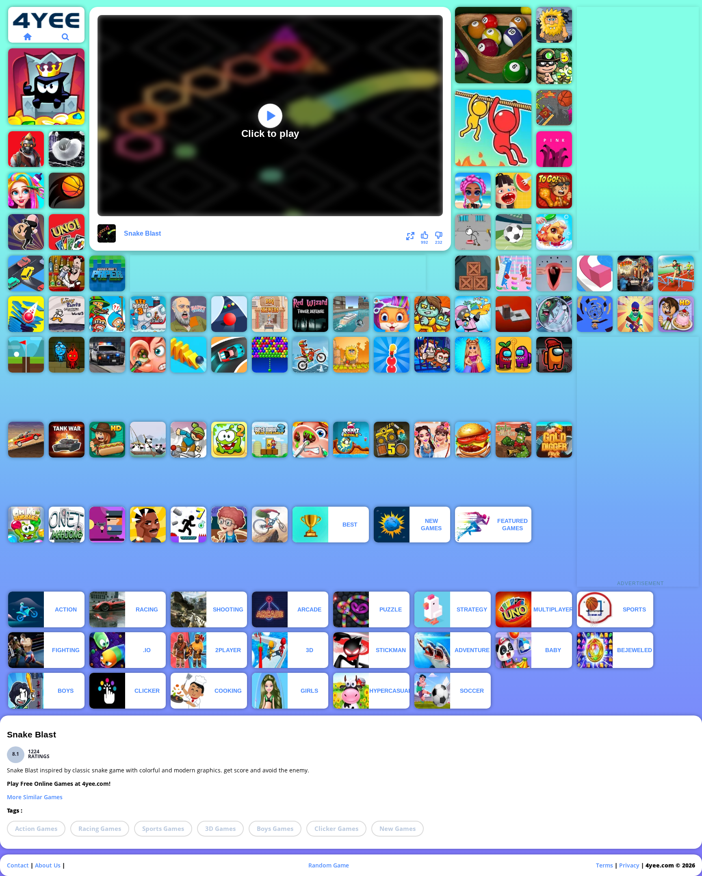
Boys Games (275, 828)
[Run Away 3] (595, 314)
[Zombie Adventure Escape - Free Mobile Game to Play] (473, 273)
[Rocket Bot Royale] (351, 440)
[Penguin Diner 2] (473, 314)
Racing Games (99, 828)
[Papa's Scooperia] (676, 314)
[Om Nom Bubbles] (26, 524)
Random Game (328, 865)
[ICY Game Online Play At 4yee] (188, 440)
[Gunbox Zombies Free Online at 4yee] (107, 524)
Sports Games (163, 828)
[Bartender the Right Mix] (66, 273)
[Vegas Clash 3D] (635, 273)
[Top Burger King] (473, 440)
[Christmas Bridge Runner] (513, 273)
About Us (48, 865)
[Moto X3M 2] (310, 355)
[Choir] (554, 273)
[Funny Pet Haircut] (392, 314)
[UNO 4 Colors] (66, 232)
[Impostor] (554, 355)
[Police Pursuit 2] (107, 355)
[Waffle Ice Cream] (513, 190)
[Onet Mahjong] (66, 524)
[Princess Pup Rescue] (554, 232)
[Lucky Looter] (26, 232)
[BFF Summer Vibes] (473, 190)
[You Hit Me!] (107, 314)
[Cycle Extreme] (270, 524)
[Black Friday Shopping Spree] (473, 355)
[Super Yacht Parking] (351, 314)
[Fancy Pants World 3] (66, 314)
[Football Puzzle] (513, 232)
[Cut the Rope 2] (229, 440)
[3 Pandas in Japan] (148, 440)
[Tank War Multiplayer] (66, 440)
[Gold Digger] (554, 440)
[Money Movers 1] (432, 355)
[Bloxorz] (513, 314)
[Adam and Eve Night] (554, 25)
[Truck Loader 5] (392, 440)
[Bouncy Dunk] (66, 190)
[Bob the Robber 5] (554, 66)
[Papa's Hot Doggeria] (107, 440)
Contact (18, 865)
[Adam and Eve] (351, 355)
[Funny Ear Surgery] (148, 355)
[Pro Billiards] (493, 45)
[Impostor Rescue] (513, 355)
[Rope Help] (493, 128)
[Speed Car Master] (229, 355)
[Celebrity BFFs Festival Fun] (432, 440)
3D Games (220, 828)
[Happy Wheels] (188, 314)
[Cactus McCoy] (513, 440)
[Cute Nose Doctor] (310, 440)
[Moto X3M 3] (148, 314)
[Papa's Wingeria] (554, 190)
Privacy (629, 865)
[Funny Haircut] (26, 190)
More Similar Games (35, 797)
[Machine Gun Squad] (635, 314)
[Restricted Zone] (26, 149)
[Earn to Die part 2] (26, 440)
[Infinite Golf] (26, 355)
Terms (604, 865)
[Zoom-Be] (432, 314)
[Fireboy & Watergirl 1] (66, 355)
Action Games (36, 828)
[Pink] (554, 149)
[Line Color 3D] (595, 273)
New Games (397, 828)
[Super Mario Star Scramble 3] (270, 440)
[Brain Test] (148, 524)
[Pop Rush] (392, 355)
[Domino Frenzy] (188, 355)
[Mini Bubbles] (66, 149)
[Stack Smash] (26, 314)
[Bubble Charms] (270, 355)
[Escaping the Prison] (473, 232)
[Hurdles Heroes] (676, 273)
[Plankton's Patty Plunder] (554, 314)
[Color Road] (229, 314)
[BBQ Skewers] (270, 314)
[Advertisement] (278, 273)
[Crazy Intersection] (26, 273)
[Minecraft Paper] (107, 273)
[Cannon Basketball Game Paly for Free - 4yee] (554, 108)
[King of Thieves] (46, 86)
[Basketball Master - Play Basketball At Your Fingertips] (229, 524)
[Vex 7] (188, 524)
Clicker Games (336, 828)
